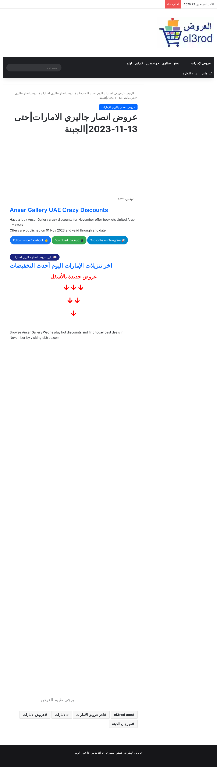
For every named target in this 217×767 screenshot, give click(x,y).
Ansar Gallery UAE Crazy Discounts (59, 209)
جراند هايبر (152, 63)
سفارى (166, 63)
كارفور (139, 63)
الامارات (60, 715)
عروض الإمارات (201, 63)
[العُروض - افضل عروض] (185, 32)
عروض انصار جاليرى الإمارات (57, 93)
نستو (176, 63)
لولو (129, 63)
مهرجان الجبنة (122, 724)
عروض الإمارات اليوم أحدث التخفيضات (99, 93)
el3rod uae (123, 715)
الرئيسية (129, 93)
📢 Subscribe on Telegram (107, 240)
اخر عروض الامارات (90, 715)
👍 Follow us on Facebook (30, 240)
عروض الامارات (34, 715)
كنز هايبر (207, 73)
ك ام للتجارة (190, 73)
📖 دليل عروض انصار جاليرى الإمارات (35, 257)
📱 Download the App (69, 240)
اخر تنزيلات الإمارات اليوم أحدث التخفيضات (61, 265)
